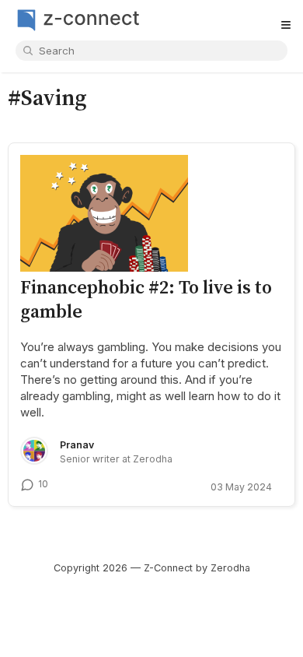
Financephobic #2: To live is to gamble (146, 298)
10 (43, 484)
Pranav (77, 445)
